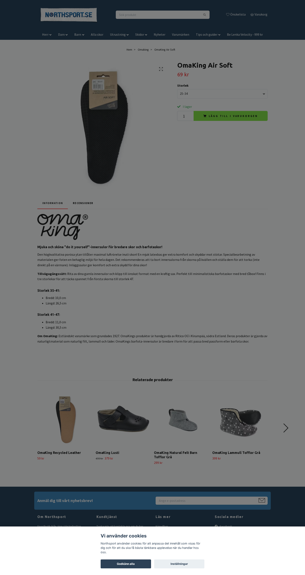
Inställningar (179, 563)
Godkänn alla (126, 563)
